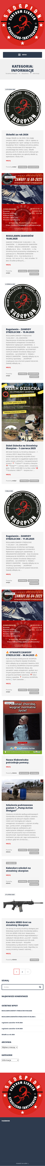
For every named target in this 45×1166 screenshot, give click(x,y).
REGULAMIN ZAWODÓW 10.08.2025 (20, 237)
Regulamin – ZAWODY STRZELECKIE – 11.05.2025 (20, 537)
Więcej (8, 161)
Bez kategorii (24, 773)
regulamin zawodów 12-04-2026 (12, 1029)
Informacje (22, 167)
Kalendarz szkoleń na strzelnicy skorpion (18, 869)
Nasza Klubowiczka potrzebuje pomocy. (17, 761)
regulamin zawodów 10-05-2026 (12, 1023)
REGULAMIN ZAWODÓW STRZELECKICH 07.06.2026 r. (19, 1017)
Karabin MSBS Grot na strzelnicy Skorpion (18, 924)
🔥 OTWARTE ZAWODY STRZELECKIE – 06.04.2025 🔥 (22, 654)
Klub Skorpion (33, 167)
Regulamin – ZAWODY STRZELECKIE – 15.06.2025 (20, 331)
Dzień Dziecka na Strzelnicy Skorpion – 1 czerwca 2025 (22, 447)
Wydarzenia (34, 274)
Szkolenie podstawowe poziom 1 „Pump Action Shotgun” (19, 807)
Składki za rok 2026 (17, 134)
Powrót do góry (22, 1163)
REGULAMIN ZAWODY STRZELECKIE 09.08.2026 (17, 1011)
